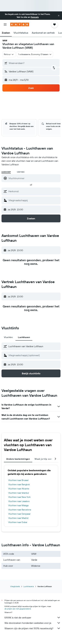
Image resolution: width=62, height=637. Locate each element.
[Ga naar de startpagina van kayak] (19, 24)
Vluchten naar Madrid (18, 518)
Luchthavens (28, 586)
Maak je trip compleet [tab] (46, 459)
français (35, 17)
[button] (58, 15)
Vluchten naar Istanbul (18, 492)
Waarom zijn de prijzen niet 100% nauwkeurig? (29, 628)
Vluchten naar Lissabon (19, 501)
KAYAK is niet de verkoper (18, 617)
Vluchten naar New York (19, 497)
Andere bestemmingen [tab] (18, 459)
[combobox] (33, 191)
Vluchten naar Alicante (18, 488)
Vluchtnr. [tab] (8, 337)
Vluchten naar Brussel (18, 480)
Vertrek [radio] (21, 172)
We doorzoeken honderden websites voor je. (28, 622)
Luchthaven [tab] (24, 337)
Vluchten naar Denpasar (19, 513)
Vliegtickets (15, 586)
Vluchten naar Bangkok (19, 484)
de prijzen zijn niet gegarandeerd (18, 609)
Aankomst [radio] (6, 172)
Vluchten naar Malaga (18, 505)
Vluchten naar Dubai (17, 522)
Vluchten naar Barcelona (19, 509)
